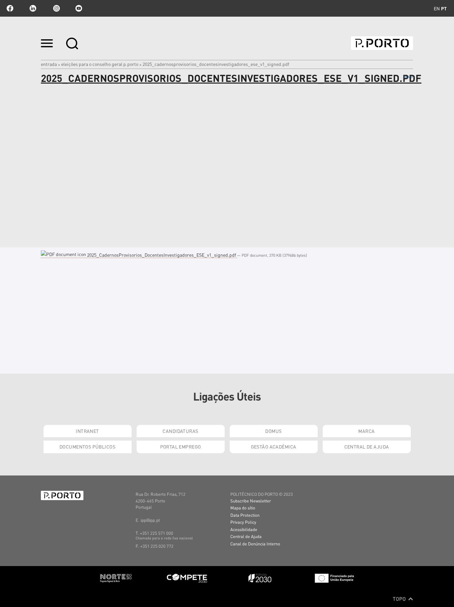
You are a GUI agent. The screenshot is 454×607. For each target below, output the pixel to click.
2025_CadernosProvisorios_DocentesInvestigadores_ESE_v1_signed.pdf (161, 255)
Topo (400, 598)
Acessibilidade (243, 529)
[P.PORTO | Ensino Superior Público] (382, 43)
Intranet (87, 431)
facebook (10, 8)
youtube (78, 8)
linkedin (33, 8)
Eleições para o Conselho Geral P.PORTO (99, 64)
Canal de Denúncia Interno (255, 543)
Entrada (49, 64)
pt (444, 8)
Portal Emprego (180, 447)
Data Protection (245, 515)
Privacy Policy (243, 522)
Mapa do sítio (242, 507)
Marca (366, 431)
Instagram (56, 8)
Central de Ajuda (366, 447)
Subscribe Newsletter (250, 500)
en (437, 8)
